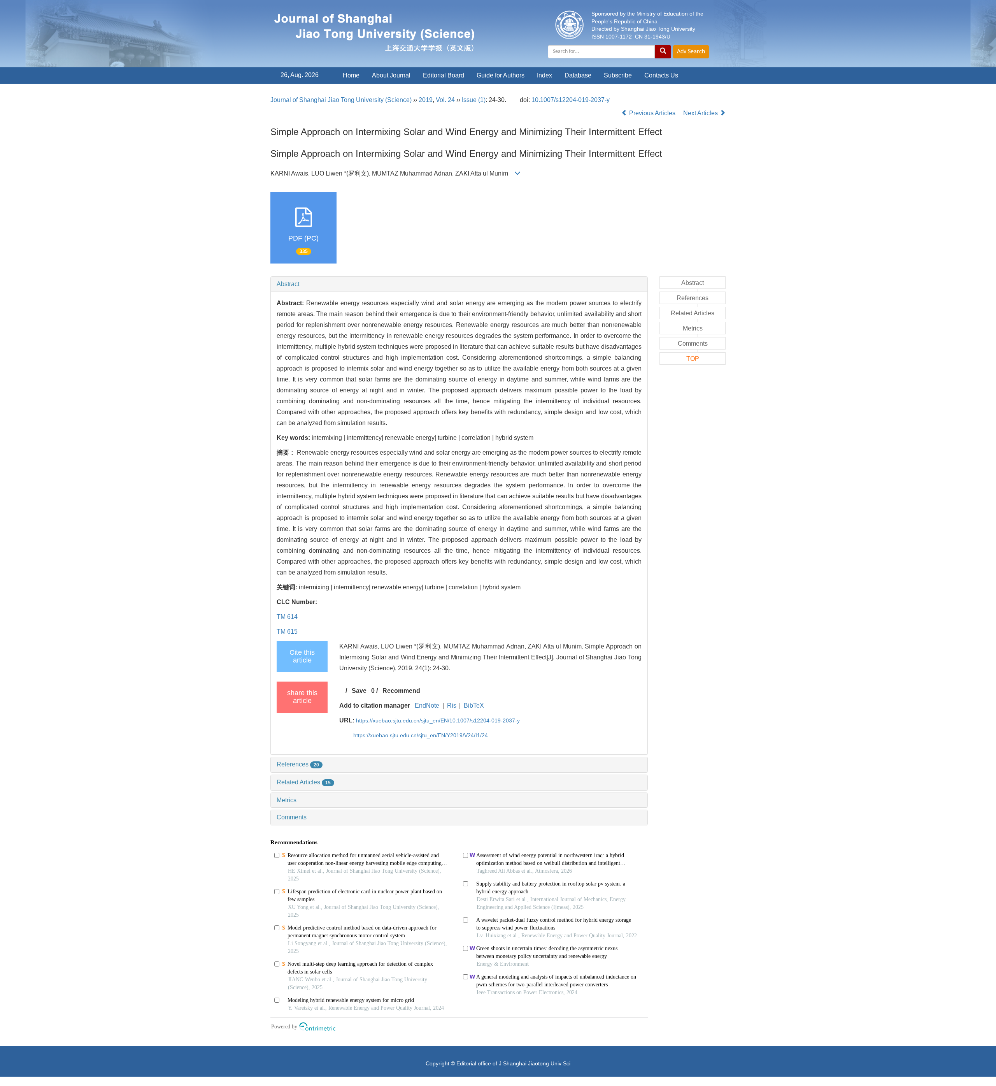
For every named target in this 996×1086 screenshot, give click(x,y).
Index (544, 75)
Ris (451, 705)
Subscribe (618, 75)
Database (578, 75)
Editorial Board (443, 75)
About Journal (391, 75)
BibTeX (474, 705)
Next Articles (701, 113)
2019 (426, 100)
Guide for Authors (500, 75)
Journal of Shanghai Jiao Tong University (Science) (341, 100)
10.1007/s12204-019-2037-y (570, 100)
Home (351, 75)
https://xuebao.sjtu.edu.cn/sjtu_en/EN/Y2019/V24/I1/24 (420, 735)
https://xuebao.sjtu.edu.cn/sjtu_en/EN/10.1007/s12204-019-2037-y (438, 720)
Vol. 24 (445, 100)
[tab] (459, 284)
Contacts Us (661, 75)
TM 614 (287, 616)
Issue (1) (474, 100)
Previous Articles (652, 113)
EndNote (427, 705)
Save (359, 690)
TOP (692, 358)
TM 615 (287, 631)
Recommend (401, 690)
